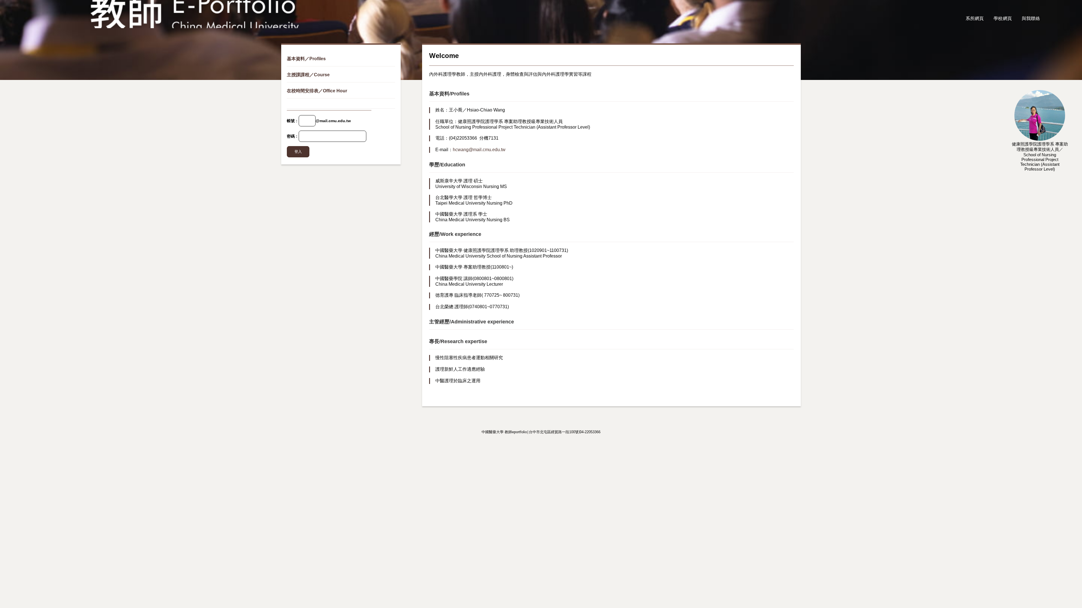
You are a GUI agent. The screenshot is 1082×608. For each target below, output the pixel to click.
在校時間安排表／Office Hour (317, 90)
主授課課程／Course (308, 74)
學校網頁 (1003, 18)
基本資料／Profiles (306, 58)
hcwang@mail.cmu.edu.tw (479, 149)
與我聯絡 (1031, 18)
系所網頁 (975, 18)
